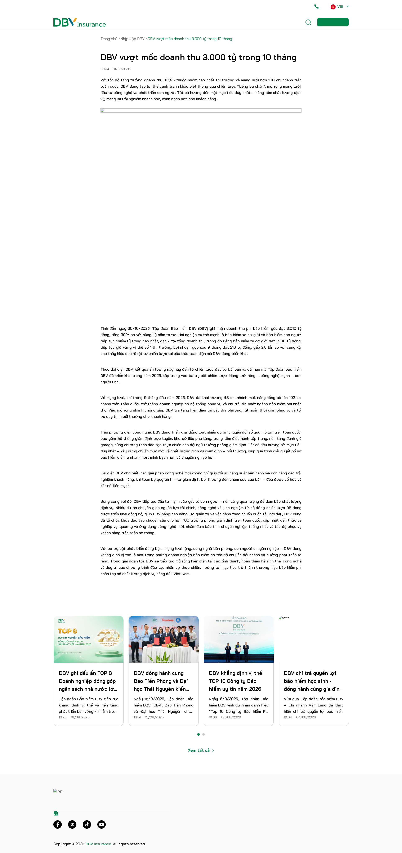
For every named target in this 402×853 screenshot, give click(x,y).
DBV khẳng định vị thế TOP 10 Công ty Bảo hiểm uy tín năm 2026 (85, 681)
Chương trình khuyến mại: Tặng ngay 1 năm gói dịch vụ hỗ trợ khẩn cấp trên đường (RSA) (236, 681)
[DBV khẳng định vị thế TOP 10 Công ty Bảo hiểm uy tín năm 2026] (89, 639)
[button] (198, 734)
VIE (340, 6)
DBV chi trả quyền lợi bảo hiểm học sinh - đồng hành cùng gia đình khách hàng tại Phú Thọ (163, 681)
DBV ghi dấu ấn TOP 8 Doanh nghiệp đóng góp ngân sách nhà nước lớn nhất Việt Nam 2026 (313, 681)
